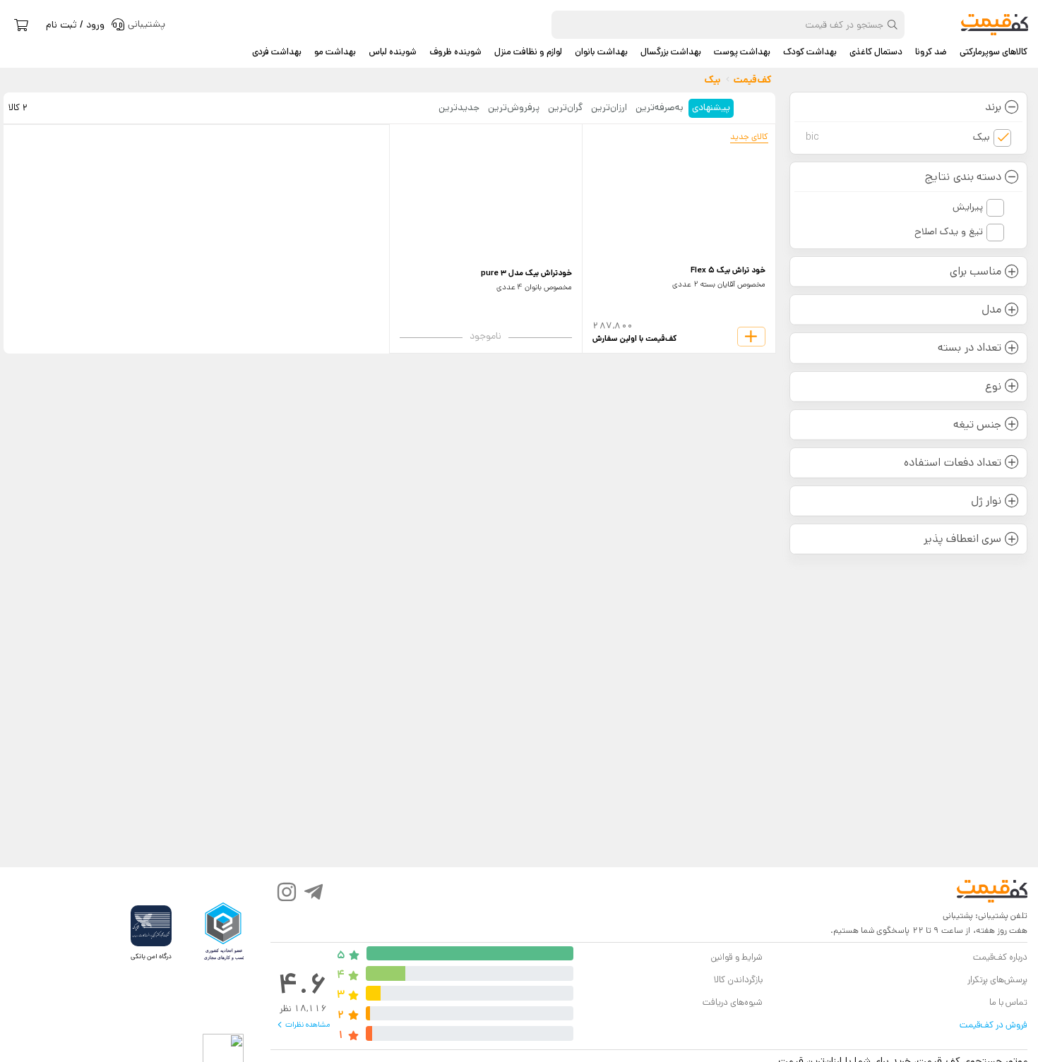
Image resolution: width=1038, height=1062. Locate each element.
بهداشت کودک (810, 52)
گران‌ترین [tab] (565, 107)
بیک (898, 137)
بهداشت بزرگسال (670, 52)
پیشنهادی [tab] (711, 107)
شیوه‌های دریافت (733, 1002)
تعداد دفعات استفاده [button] (952, 462)
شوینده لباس (393, 52)
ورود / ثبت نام (75, 25)
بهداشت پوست (742, 52)
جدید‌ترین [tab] (459, 107)
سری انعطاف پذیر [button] (962, 539)
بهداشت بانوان (601, 52)
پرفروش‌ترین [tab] (513, 107)
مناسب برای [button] (975, 271)
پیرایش (968, 207)
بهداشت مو (335, 52)
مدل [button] (991, 309)
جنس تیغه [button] (977, 424)
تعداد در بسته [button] (969, 347)
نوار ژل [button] (986, 501)
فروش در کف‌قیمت (993, 1025)
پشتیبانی (958, 916)
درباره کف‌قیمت (1000, 957)
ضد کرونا (931, 52)
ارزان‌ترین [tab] (609, 107)
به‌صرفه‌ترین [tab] (660, 107)
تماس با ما (1008, 1002)
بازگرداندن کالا (738, 979)
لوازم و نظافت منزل (528, 52)
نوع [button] (993, 386)
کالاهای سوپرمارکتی (993, 52)
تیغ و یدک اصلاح (948, 231)
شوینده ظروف (455, 52)
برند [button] (993, 107)
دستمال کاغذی (875, 52)
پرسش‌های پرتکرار (997, 979)
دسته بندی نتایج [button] (963, 177)
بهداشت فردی (277, 52)
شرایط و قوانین (736, 957)
